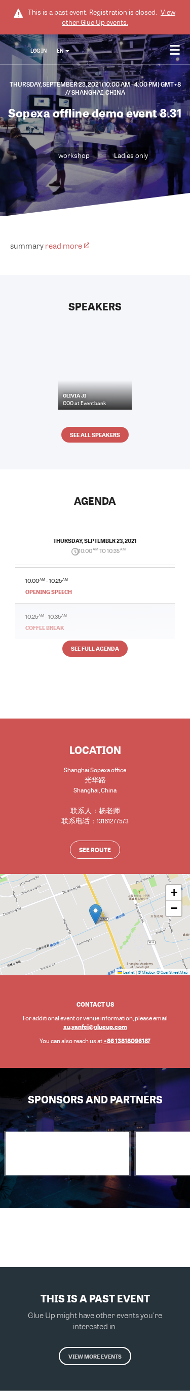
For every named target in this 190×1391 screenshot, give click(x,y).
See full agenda (95, 648)
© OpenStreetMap (172, 972)
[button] (95, 914)
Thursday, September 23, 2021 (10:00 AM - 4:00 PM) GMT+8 (95, 84)
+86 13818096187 (126, 1041)
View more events (95, 1356)
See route (95, 850)
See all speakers (95, 435)
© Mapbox (147, 972)
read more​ (63, 246)
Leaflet (128, 972)
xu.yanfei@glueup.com (95, 1026)
